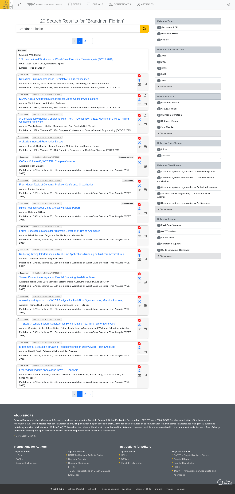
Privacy (169, 489)
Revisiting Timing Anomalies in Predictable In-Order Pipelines (54, 79)
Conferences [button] (122, 4)
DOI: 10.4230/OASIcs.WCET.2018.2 (46, 226)
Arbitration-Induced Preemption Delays (41, 141)
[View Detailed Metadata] (139, 80)
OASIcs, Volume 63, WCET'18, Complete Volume (47, 161)
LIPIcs (19, 455)
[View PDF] (139, 76)
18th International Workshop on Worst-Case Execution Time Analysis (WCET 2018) (66, 59)
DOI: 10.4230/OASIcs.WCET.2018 (46, 157)
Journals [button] (97, 4)
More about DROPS (26, 436)
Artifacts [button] (147, 4)
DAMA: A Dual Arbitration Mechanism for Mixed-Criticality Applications (58, 99)
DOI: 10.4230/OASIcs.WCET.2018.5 (46, 296)
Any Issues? (228, 482)
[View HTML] (145, 96)
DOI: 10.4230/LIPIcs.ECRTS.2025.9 (46, 94)
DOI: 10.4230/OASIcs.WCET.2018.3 (46, 250)
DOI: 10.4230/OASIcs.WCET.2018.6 (46, 319)
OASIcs (19, 459)
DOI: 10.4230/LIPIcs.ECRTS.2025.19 (47, 75)
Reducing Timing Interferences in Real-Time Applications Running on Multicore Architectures (71, 254)
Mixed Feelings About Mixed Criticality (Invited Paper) (49, 207)
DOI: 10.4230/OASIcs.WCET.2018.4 (46, 273)
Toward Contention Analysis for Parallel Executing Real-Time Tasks (57, 277)
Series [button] (76, 4)
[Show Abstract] (139, 84)
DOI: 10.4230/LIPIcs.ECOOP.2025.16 (47, 114)
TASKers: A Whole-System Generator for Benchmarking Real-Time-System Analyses (67, 323)
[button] (45, 4)
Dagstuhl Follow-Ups (26, 463)
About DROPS (143, 489)
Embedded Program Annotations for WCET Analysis (48, 370)
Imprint (158, 489)
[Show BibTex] (145, 84)
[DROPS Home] (19, 4)
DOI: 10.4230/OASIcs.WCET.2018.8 (46, 366)
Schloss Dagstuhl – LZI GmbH (83, 489)
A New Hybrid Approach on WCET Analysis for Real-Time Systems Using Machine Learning (71, 300)
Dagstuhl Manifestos (78, 463)
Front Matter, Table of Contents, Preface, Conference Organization (56, 184)
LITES (71, 467)
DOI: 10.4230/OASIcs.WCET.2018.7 (46, 342)
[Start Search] (144, 29)
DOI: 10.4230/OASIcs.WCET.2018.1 (46, 203)
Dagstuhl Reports (77, 459)
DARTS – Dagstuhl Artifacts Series (85, 455)
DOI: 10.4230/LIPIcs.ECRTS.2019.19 (47, 137)
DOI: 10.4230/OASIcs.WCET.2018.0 (46, 180)
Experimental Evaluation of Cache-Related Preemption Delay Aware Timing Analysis (67, 346)
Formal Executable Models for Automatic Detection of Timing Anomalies (59, 231)
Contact (180, 489)
